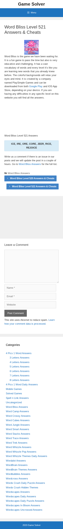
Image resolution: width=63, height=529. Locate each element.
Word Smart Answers (17, 429)
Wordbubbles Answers (18, 474)
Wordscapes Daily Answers (21, 496)
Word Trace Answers (17, 438)
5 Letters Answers (19, 366)
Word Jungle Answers (18, 424)
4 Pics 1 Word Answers (19, 353)
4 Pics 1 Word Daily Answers (22, 384)
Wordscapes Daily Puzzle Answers (25, 501)
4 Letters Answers (19, 362)
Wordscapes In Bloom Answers (23, 505)
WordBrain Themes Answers (21, 469)
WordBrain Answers (17, 465)
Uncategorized (14, 402)
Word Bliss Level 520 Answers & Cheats (32, 178)
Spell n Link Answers (17, 398)
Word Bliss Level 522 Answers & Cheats (34, 186)
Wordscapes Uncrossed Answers (24, 509)
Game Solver (31, 4)
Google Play (35, 86)
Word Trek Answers (16, 442)
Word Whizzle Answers (18, 447)
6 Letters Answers (19, 371)
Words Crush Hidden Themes (22, 487)
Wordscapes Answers (18, 492)
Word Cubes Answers (18, 420)
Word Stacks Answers (18, 433)
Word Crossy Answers (18, 416)
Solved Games (14, 393)
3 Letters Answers (19, 357)
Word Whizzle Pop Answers (21, 451)
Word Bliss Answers (30, 164)
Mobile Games (14, 389)
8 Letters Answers (19, 380)
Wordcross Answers (17, 478)
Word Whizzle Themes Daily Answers (26, 456)
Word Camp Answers (17, 411)
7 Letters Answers (19, 375)
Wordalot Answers (16, 460)
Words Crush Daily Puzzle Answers (25, 483)
